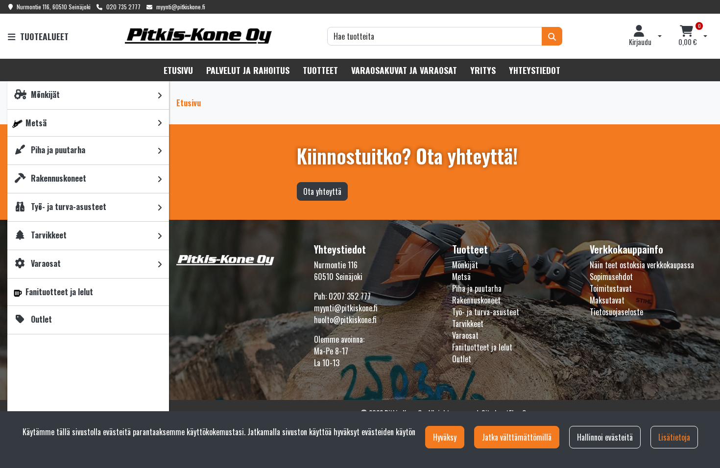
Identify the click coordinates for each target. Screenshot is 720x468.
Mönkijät (465, 265)
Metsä (461, 276)
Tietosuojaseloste (616, 312)
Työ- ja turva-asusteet (485, 312)
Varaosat (465, 335)
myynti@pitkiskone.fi (180, 6)
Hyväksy (444, 437)
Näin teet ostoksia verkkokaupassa (642, 265)
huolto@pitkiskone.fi (345, 320)
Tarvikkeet (467, 323)
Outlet (461, 359)
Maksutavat (607, 300)
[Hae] (552, 36)
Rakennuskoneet (476, 300)
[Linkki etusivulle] (198, 36)
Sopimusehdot (611, 276)
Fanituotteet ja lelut (482, 347)
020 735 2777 (123, 6)
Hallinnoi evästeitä (605, 437)
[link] (159, 95)
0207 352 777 (350, 296)
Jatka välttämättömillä (517, 437)
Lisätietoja (674, 437)
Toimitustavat (611, 288)
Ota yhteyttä (322, 191)
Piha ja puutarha (477, 288)
